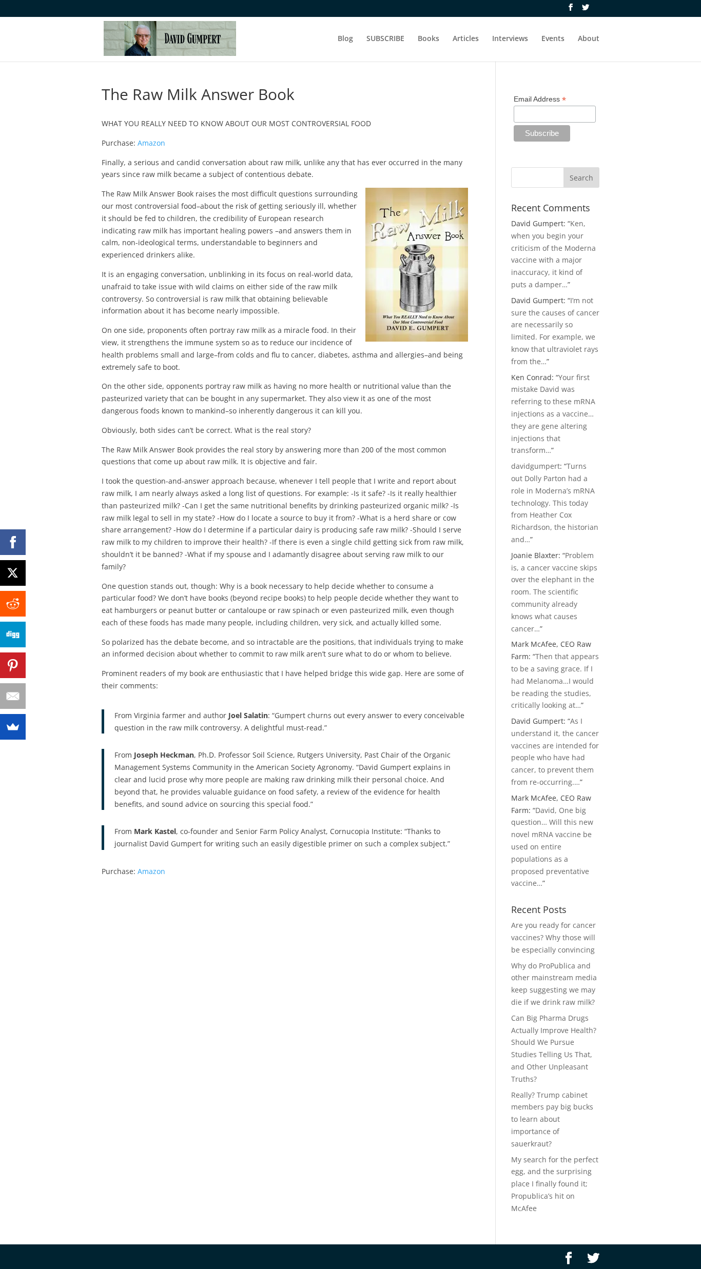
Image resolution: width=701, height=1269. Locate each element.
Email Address (540, 99)
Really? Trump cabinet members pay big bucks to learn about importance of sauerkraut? (552, 1119)
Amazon (151, 143)
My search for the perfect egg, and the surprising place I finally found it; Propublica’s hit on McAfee (554, 1184)
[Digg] (13, 634)
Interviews (510, 39)
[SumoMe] (13, 727)
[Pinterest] (13, 665)
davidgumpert (535, 466)
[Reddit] (13, 604)
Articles (466, 39)
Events (552, 39)
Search (581, 178)
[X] (13, 573)
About (588, 39)
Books (428, 39)
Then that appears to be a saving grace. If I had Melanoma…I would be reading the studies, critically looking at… (555, 680)
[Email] (13, 696)
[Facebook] (13, 542)
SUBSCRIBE (385, 39)
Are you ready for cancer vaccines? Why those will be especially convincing (553, 937)
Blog (345, 39)
